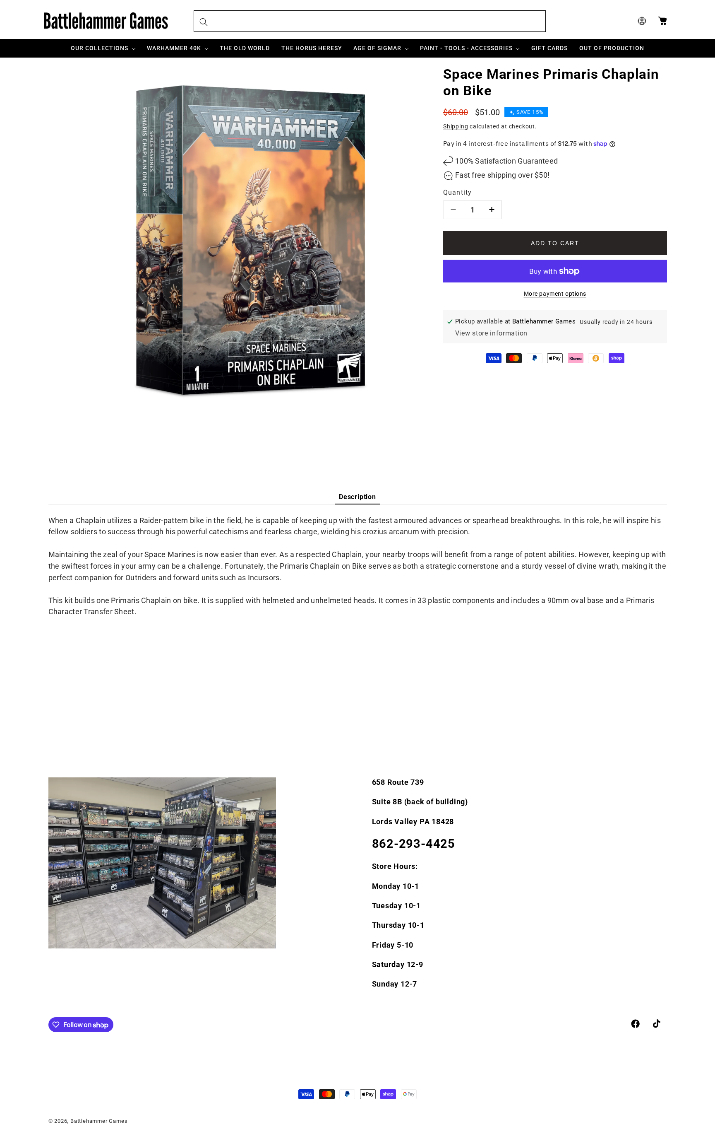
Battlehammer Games (99, 1121)
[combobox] (370, 21)
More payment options (555, 293)
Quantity (457, 192)
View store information (491, 333)
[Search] (203, 22)
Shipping (455, 126)
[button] (103, 48)
